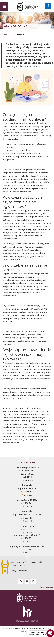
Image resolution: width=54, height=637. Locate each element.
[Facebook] (20, 581)
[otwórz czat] (50, 633)
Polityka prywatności (44, 587)
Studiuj (6, 34)
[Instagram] (33, 581)
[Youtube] (27, 581)
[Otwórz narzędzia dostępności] (48, 6)
